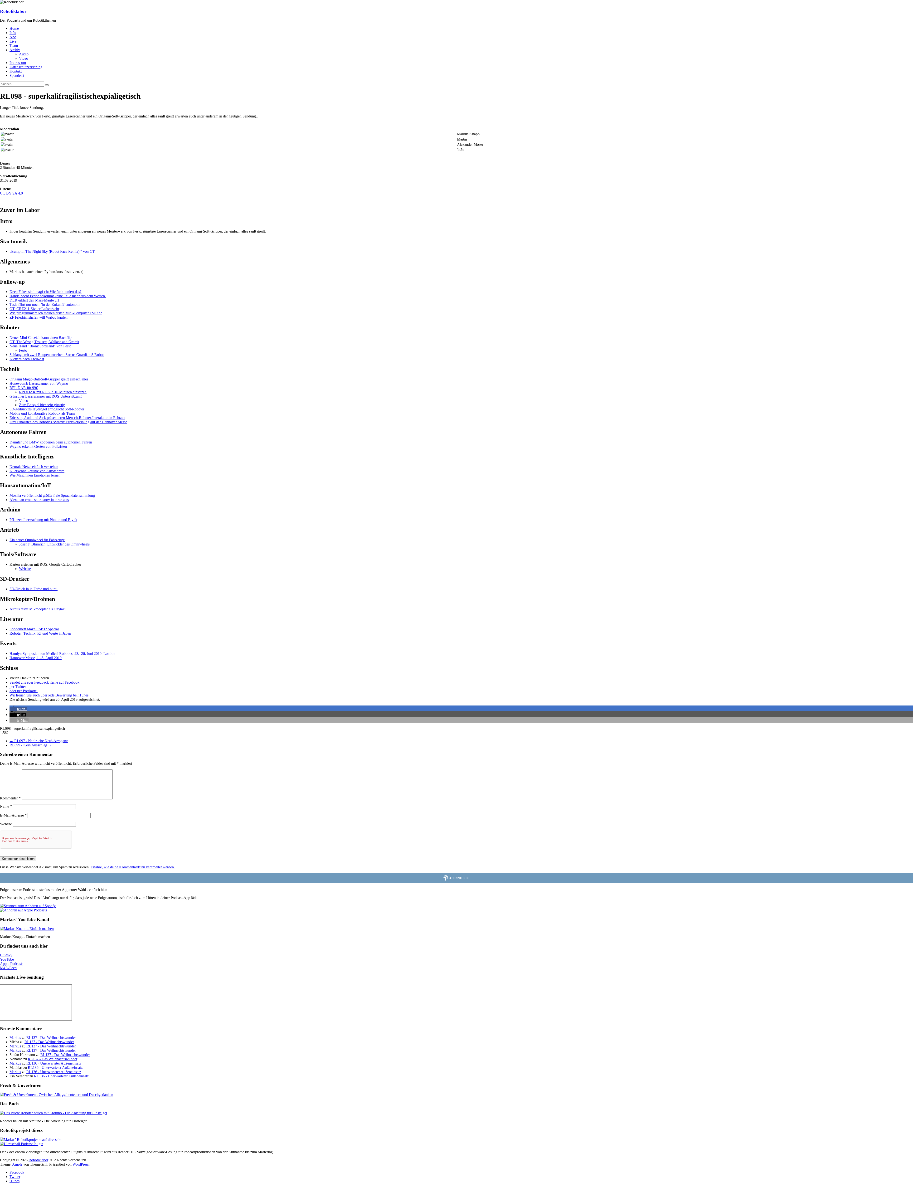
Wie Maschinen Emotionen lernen (35, 475)
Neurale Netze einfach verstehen (34, 467)
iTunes (14, 1181)
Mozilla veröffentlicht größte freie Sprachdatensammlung (52, 495)
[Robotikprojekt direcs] (30, 1140)
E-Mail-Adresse (13, 815)
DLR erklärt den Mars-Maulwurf (34, 300)
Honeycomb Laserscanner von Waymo (39, 383)
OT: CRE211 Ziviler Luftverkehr (34, 309)
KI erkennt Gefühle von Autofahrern (37, 471)
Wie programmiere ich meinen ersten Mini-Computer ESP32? (56, 313)
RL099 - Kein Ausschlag (31, 745)
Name (6, 806)
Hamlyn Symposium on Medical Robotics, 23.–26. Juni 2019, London (62, 654)
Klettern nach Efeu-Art (27, 359)
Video (23, 58)
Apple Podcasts (11, 964)
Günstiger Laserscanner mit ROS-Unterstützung (46, 396)
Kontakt (16, 71)
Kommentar (10, 798)
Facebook (17, 1172)
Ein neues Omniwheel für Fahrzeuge (37, 540)
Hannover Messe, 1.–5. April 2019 (36, 658)
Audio (24, 54)
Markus (15, 1038)
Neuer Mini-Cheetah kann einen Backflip (41, 338)
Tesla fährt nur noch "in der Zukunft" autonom (44, 304)
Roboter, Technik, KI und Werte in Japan (40, 633)
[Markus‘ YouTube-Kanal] (27, 929)
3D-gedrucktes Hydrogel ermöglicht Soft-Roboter (47, 409)
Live (13, 41)
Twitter (15, 1177)
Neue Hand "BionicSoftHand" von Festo (40, 346)
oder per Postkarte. (24, 691)
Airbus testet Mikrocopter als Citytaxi (38, 609)
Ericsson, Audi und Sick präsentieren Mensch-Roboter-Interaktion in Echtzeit (67, 418)
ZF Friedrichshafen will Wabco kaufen (39, 317)
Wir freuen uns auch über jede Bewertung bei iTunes (49, 695)
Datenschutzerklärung (26, 67)
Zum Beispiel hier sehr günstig (42, 405)
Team (14, 46)
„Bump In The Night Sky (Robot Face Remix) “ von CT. (52, 251)
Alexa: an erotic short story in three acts (39, 500)
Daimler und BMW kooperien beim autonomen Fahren (51, 442)
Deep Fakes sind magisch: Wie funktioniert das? (46, 292)
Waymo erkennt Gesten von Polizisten (38, 446)
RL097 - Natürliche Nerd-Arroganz (39, 741)
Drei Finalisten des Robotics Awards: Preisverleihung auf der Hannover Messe (68, 422)
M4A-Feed (8, 968)
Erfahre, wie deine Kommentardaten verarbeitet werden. (133, 867)
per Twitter (18, 687)
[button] (18, 709)
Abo (13, 37)
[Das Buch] (53, 1113)
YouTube (7, 959)
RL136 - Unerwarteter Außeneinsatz (53, 1063)
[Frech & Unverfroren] (56, 1095)
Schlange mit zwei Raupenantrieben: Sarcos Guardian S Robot (57, 355)
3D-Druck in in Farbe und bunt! (34, 589)
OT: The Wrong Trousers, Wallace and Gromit (44, 342)
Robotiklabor (13, 11)
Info (13, 33)
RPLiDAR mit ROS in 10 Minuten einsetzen (53, 392)
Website (25, 569)
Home (14, 28)
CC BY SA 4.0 (11, 193)
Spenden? (17, 75)
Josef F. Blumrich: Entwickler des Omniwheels (54, 544)
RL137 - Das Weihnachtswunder (51, 1038)
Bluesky (6, 955)
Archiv (15, 50)
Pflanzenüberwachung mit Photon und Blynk (43, 520)
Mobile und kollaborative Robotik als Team (42, 413)
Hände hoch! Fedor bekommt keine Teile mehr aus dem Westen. (58, 296)
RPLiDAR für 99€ (24, 388)
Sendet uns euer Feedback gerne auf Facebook (44, 682)
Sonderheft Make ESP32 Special (34, 629)
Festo (23, 350)
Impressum (18, 63)
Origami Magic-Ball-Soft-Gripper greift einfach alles (49, 379)
